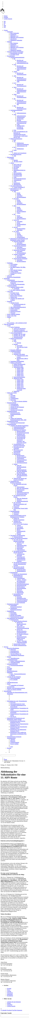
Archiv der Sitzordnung (20, 328)
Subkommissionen (21, 113)
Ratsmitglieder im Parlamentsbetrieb (18, 576)
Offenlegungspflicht (22, 601)
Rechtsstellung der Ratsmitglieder (18, 594)
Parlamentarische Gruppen (17, 616)
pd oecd (16, 227)
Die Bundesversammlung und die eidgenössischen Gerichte (20, 564)
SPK (15, 106)
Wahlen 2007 (20, 371)
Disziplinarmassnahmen (23, 584)
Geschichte (16, 288)
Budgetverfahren (21, 431)
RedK (15, 150)
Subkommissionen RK (22, 63)
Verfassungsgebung (22, 460)
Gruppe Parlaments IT (19, 187)
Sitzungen (12, 397)
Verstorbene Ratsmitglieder (17, 361)
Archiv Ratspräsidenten (16, 332)
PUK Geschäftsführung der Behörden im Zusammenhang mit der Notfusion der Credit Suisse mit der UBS (21, 134)
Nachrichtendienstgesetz (20, 178)
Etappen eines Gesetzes (19, 644)
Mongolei (12, 741)
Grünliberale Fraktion (15, 273)
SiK (15, 98)
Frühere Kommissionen (16, 338)
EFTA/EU (16, 198)
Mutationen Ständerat (15, 50)
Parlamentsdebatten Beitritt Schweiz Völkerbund (22, 638)
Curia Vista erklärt (15, 294)
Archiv (9, 325)
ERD (15, 205)
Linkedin (4, 1010)
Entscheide (19, 345)
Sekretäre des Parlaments (16, 410)
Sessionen (9, 301)
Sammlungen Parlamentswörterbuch (16, 609)
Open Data (13, 400)
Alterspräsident (20, 487)
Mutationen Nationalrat (16, 40)
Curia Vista (10, 291)
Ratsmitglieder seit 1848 (16, 53)
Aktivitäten (19, 195)
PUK (15, 130)
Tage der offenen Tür (15, 654)
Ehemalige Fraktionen (19, 330)
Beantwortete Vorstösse (16, 295)
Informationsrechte (21, 585)
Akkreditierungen (14, 658)
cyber (15, 181)
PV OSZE (16, 231)
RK (14, 58)
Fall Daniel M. (17, 166)
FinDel (12, 158)
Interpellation (20, 528)
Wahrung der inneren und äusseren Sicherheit (20, 479)
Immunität (19, 597)
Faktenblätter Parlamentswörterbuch (16, 606)
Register (9, 748)
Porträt (18, 193)
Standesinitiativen (21, 571)
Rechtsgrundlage (21, 228)
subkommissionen (21, 116)
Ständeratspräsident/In (22, 501)
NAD (15, 341)
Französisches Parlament (20, 245)
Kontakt (6, 17)
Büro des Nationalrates (22, 488)
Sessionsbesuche (14, 651)
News (8, 666)
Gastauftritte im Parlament (17, 685)
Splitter (12, 415)
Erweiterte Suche (14, 54)
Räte (11, 394)
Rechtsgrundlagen (21, 197)
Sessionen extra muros (19, 354)
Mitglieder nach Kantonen (17, 37)
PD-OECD (13, 716)
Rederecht (19, 589)
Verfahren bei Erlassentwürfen (18, 522)
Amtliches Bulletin (12, 285)
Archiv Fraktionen (15, 327)
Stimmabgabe (20, 592)
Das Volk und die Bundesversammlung (19, 540)
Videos (18, 213)
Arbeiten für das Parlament (17, 407)
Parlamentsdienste (11, 402)
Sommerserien (10, 686)
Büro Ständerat (14, 43)
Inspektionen (17, 183)
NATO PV (16, 220)
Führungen (13, 649)
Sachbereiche (20, 118)
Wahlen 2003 (20, 370)
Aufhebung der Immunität (20, 554)
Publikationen (20, 143)
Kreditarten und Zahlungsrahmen (21, 434)
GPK (15, 114)
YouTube (14, 1010)
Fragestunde (20, 527)
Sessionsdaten (13, 310)
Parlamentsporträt (11, 424)
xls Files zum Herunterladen (17, 284)
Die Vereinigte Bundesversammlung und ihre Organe (20, 504)
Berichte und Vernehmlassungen (21, 61)
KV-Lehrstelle (14, 679)
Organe (6, 30)
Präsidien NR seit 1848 (19, 334)
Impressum (10, 994)
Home (5, 759)
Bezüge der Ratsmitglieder (14, 277)
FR (4, 23)
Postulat (19, 534)
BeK (15, 140)
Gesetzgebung (20, 458)
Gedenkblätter (17, 352)
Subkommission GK (22, 146)
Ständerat (9, 41)
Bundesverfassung (21, 457)
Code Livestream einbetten (20, 401)
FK (14, 111)
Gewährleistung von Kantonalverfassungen (19, 444)
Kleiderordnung (21, 587)
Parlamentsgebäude (12, 411)
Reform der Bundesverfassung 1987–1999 (21, 624)
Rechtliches (10, 995)
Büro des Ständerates (22, 498)
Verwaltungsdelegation (16, 185)
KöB (15, 340)
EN (5, 27)
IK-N (15, 147)
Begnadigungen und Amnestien (19, 447)
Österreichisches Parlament (20, 258)
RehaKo (16, 344)
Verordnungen (20, 461)
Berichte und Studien (15, 615)
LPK (15, 156)
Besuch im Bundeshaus (13, 648)
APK (15, 76)
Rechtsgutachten (18, 174)
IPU (15, 214)
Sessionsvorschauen (15, 311)
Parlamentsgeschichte (12, 421)
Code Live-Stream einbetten (14, 689)
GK (14, 141)
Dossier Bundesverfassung (20, 621)
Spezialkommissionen (15, 154)
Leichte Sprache (8, 18)
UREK (15, 71)
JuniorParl (9, 1004)
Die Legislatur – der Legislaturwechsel (17, 322)
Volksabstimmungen (12, 659)
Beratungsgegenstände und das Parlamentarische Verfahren (18, 516)
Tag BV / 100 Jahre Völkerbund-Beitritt (22, 641)
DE (5, 21)
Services (6, 646)
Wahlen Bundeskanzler (19, 364)
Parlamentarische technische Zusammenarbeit (14, 737)
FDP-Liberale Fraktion (16, 270)
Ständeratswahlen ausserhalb (21, 389)
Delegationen (10, 157)
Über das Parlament (9, 324)
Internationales (7, 691)
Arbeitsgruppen (21, 117)
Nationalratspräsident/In (23, 492)
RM (5, 25)
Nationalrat (10, 31)
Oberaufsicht (17, 452)
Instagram (19, 1010)
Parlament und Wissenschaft (17, 422)
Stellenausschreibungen (23, 144)
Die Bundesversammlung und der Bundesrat (20, 551)
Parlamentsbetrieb (14, 511)
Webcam (12, 675)
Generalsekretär (14, 404)
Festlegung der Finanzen (20, 430)
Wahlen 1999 (20, 368)
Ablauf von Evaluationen (20, 153)
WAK (15, 87)
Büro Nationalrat (14, 33)
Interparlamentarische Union (17, 704)
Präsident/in (13, 34)
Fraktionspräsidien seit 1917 (21, 331)
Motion (18, 529)
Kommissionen (11, 56)
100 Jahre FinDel (18, 161)
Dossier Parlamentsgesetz (20, 645)
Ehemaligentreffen (18, 337)
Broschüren (13, 612)
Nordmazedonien (14, 742)
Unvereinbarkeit (21, 602)
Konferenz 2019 (18, 175)
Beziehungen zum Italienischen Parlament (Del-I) (18, 730)
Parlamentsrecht (14, 619)
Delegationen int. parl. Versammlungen (16, 189)
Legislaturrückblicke (15, 351)
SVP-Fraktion (13, 264)
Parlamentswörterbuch (12, 604)
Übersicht (12, 313)
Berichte (19, 120)
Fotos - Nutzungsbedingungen (18, 674)
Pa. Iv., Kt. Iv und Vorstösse (21, 524)
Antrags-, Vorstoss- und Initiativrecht (22, 580)
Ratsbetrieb (7, 278)
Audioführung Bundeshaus (17, 655)
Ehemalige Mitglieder (15, 350)
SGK (15, 64)
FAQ (11, 746)
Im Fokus (9, 668)
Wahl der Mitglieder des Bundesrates (22, 472)
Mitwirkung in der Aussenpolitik (18, 450)
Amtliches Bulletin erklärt (16, 287)
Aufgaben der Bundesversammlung (19, 425)
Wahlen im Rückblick (15, 362)
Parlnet (5, 16)
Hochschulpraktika (15, 678)
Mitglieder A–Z (14, 36)
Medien (9, 656)
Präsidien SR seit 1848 (19, 335)
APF (15, 191)
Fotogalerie (10, 992)
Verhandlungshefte (15, 662)
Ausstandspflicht (21, 582)
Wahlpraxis (16, 391)
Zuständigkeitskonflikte (19, 427)
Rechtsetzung (17, 454)
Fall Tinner (16, 167)
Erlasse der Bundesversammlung (19, 519)
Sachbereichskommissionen (17, 57)
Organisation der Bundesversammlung (15, 482)
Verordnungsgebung (22, 462)
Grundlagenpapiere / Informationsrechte (22, 122)
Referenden (20, 548)
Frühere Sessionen (15, 308)
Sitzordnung (13, 38)
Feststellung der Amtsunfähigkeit (21, 557)
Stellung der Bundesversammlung (18, 538)
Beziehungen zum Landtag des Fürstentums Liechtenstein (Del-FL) (18, 734)
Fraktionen (10, 263)
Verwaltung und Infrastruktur (17, 535)
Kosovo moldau (14, 744)
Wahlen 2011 (20, 372)
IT (4, 24)
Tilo (11, 417)
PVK (11, 151)
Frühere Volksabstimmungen (17, 661)
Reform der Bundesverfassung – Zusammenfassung (22, 631)
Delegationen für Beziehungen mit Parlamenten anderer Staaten (19, 239)
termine (19, 225)
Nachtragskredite (21, 437)
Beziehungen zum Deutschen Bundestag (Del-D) (17, 721)
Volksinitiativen (21, 549)
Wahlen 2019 (20, 375)
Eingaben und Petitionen (20, 543)
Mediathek (9, 672)
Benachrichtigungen (12, 671)
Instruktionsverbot (21, 598)
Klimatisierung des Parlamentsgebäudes (15, 413)
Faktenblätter (13, 614)
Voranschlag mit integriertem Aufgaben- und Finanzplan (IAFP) (21, 440)
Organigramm (13, 408)
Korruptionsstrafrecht (22, 599)
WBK (15, 94)
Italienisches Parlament (19, 250)
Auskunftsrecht (17, 180)
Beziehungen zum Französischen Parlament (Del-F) (18, 727)
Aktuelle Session (14, 303)
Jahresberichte (17, 184)
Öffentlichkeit (20, 547)
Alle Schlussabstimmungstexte (18, 307)
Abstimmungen (11, 280)
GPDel (12, 163)
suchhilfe (9, 669)
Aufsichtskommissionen (16, 110)
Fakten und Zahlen (12, 392)
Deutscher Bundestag (19, 241)
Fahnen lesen (13, 297)
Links (18, 124)
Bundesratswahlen (18, 365)
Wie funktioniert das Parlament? (15, 618)
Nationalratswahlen (18, 367)
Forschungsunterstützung (16, 665)
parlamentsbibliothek (12, 664)
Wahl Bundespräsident (19, 377)
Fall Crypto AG (18, 164)
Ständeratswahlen (18, 378)
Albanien (12, 739)
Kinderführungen (14, 652)
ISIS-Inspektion (18, 173)
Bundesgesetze (20, 455)
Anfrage (19, 525)
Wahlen (9, 317)
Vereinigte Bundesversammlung (15, 51)
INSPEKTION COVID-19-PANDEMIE (20, 127)
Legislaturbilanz (14, 398)
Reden (8, 684)
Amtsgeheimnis (21, 578)
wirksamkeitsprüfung (19, 428)
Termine (19, 194)
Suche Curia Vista (11, 315)
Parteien (12, 274)
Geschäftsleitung (14, 405)
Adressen (9, 275)
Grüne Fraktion (14, 271)
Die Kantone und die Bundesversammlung (19, 567)
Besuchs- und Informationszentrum (16, 688)
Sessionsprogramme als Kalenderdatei (19, 305)
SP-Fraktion (13, 265)
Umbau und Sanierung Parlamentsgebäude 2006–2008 (18, 419)
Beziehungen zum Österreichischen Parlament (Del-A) (19, 724)
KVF (15, 83)
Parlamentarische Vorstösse (21, 560)
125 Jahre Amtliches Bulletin (17, 290)
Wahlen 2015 (20, 374)
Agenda (9, 991)
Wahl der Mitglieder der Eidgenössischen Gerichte (22, 475)
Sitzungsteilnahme (21, 588)
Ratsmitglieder (14, 572)
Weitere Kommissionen (16, 138)
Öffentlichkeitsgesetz (12, 682)
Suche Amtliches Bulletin (13, 314)
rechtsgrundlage (21, 237)
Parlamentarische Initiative (21, 532)
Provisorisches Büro (22, 494)
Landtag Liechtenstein (19, 254)
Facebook (9, 1010)
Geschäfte (12, 395)
